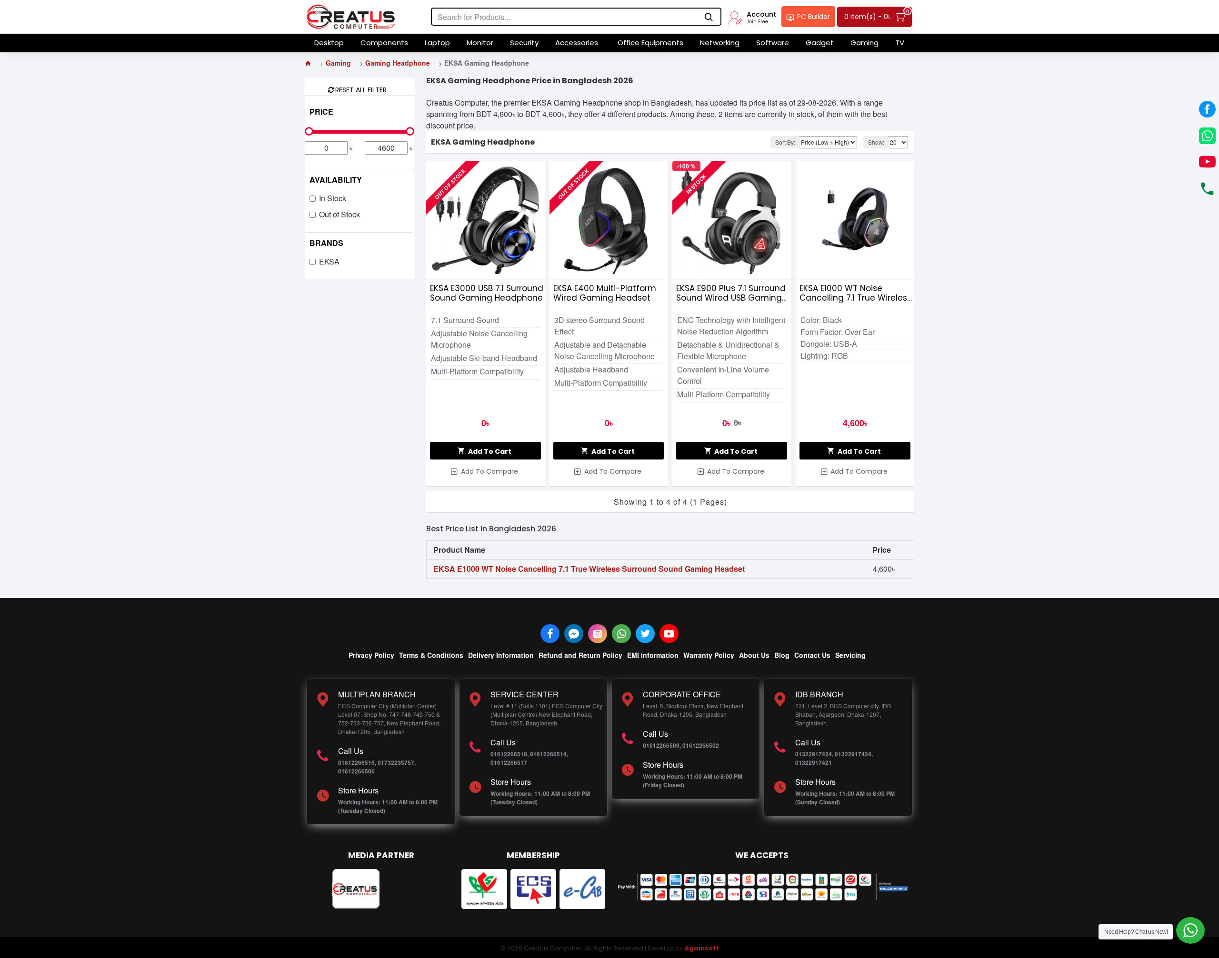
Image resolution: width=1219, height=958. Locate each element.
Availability (336, 179)
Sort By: (785, 142)
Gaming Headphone (397, 63)
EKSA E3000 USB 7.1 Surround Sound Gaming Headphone (486, 293)
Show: (876, 142)
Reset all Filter (361, 89)
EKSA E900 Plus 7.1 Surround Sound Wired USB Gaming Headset (731, 293)
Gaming (338, 63)
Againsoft (701, 948)
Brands (326, 242)
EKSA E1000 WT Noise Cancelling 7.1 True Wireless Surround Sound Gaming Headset (855, 293)
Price (321, 111)
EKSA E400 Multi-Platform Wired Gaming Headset (604, 293)
